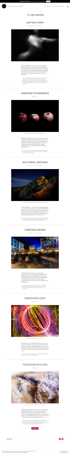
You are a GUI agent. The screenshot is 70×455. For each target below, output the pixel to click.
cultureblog (24, 421)
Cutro (28, 421)
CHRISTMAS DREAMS (35, 230)
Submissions (57, 6)
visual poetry (31, 152)
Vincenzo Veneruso (26, 152)
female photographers (31, 286)
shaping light (36, 355)
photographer (25, 82)
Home (44, 6)
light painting (29, 81)
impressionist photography (36, 422)
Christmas (33, 285)
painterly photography (26, 423)
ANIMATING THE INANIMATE (35, 93)
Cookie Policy (25, 452)
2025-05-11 (32, 25)
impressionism (40, 80)
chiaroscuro (33, 150)
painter (47, 422)
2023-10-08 (36, 96)
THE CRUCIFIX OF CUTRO (35, 364)
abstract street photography (35, 420)
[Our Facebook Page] (62, 439)
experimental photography (30, 79)
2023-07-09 (32, 165)
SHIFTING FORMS (35, 22)
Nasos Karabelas (42, 81)
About (62, 6)
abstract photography (26, 285)
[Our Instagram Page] (60, 439)
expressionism (37, 79)
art (40, 420)
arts (30, 150)
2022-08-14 (36, 301)
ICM (42, 286)
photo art (46, 81)
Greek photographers (33, 80)
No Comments (39, 25)
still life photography (43, 151)
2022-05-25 (36, 367)
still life (38, 151)
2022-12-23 (32, 233)
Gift (48, 1)
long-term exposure (35, 81)
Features (48, 6)
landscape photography (29, 219)
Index (53, 6)
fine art (28, 80)
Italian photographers (41, 150)
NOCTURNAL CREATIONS (35, 162)
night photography (41, 219)
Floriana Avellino (38, 286)
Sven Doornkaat (42, 220)
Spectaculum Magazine (33, 151)
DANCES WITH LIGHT (35, 298)
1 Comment (39, 233)
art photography (26, 150)
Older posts (35, 428)
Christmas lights (38, 285)
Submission (9, 439)
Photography (29, 82)
